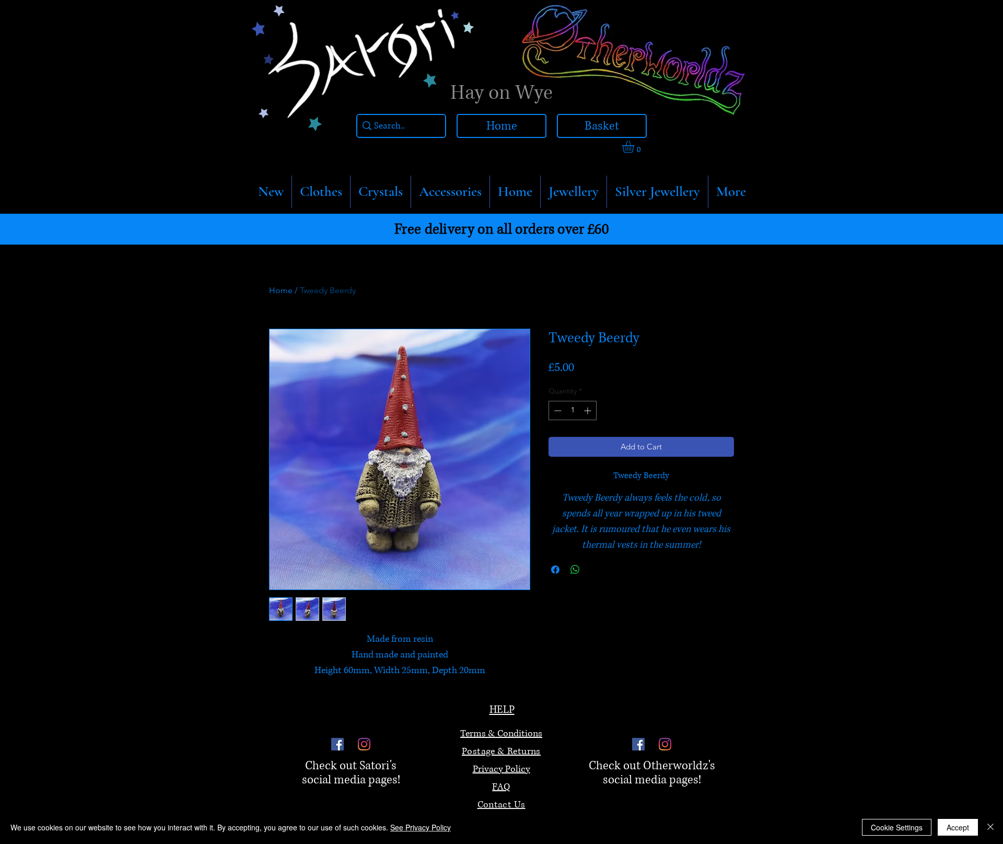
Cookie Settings (897, 827)
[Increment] (588, 410)
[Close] (990, 827)
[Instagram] (364, 744)
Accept (958, 827)
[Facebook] (337, 744)
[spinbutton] (572, 410)
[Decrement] (556, 410)
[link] (635, 147)
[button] (321, 192)
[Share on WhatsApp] (575, 569)
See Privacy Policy (420, 827)
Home (281, 290)
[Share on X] (595, 569)
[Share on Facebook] (555, 569)
